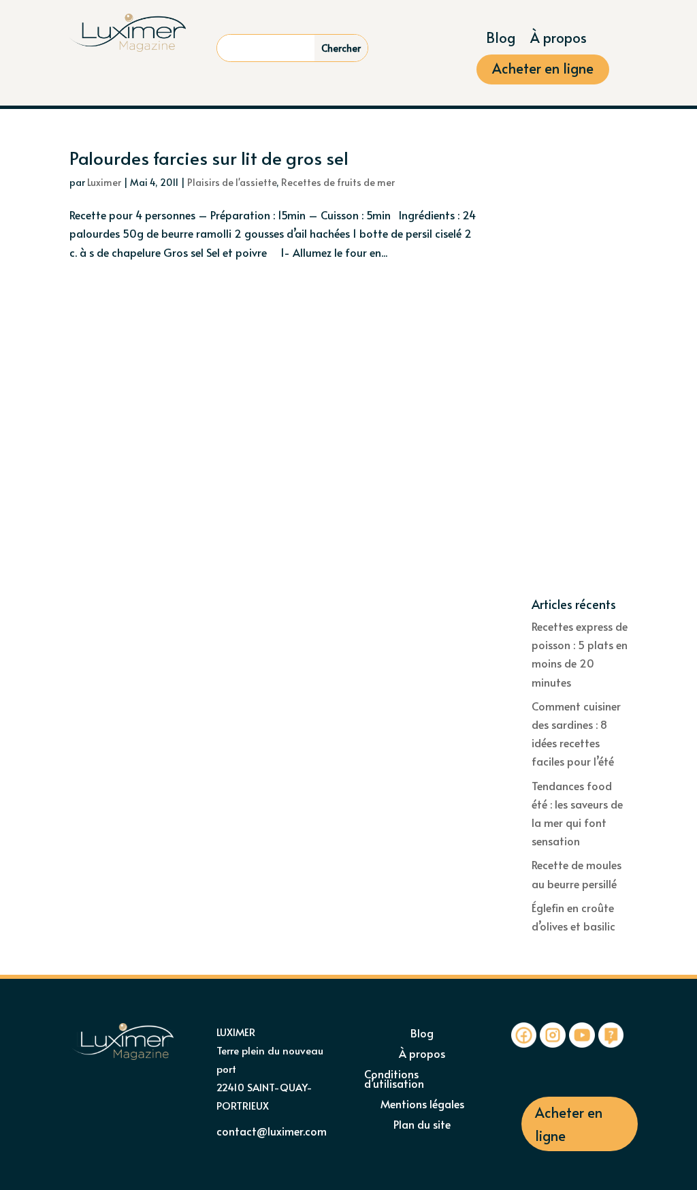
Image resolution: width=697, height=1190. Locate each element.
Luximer (104, 182)
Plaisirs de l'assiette (231, 182)
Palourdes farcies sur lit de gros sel (208, 157)
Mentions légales (422, 1105)
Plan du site (422, 1125)
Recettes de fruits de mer (338, 182)
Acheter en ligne (543, 70)
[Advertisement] (580, 373)
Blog (500, 40)
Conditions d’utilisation (394, 1080)
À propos (558, 40)
